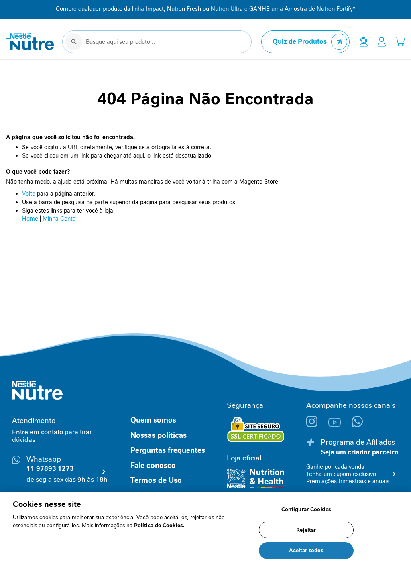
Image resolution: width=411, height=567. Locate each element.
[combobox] (157, 41)
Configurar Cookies (306, 509)
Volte (28, 193)
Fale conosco (153, 465)
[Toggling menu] (8, 41)
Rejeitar (306, 529)
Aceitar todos (306, 550)
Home (30, 218)
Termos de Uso (156, 480)
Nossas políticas (158, 435)
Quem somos (153, 420)
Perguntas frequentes (167, 450)
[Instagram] (317, 425)
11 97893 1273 (50, 468)
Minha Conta (59, 218)
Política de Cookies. (159, 525)
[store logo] (32, 41)
